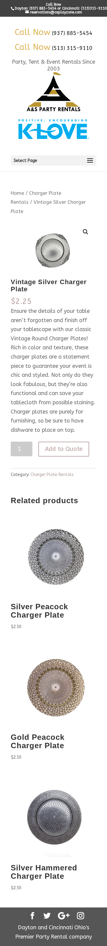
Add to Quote (64, 449)
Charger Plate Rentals (52, 474)
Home (17, 193)
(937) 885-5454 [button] (72, 33)
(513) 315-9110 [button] (72, 48)
